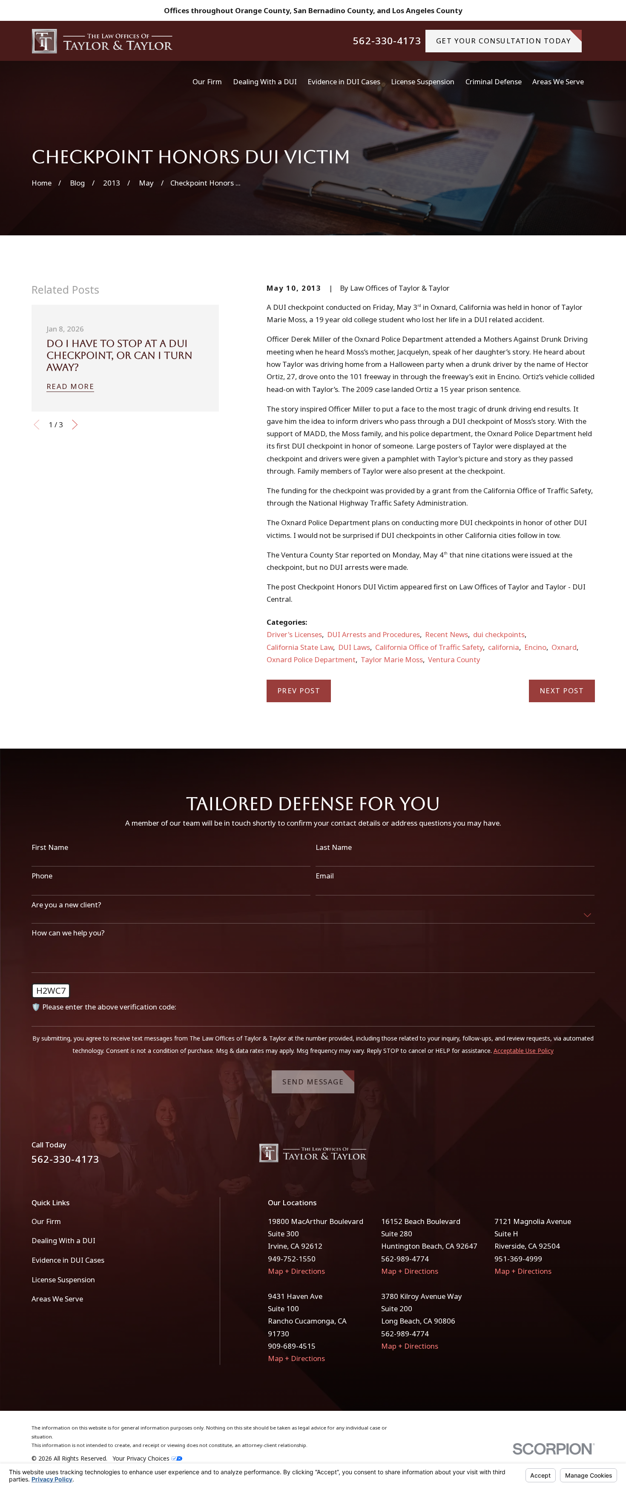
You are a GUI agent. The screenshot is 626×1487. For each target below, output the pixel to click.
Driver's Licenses (294, 634)
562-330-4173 (387, 41)
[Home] (103, 41)
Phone (42, 876)
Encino (535, 647)
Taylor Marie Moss (392, 659)
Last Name (334, 847)
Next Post (562, 690)
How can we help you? (68, 933)
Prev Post (299, 690)
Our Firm (46, 1221)
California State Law (300, 647)
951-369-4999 (518, 1259)
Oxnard (564, 647)
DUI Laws (354, 647)
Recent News (446, 634)
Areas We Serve (57, 1299)
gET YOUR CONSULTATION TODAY (503, 41)
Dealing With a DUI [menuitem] (265, 81)
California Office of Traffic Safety (429, 647)
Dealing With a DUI (63, 1240)
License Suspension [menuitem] (422, 81)
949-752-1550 (292, 1259)
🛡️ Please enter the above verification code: (104, 1007)
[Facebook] (567, 1156)
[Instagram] (589, 1156)
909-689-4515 (292, 1346)
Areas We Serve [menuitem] (558, 81)
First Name (50, 847)
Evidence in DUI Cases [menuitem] (343, 81)
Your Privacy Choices (141, 1458)
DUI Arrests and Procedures (373, 634)
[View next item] (75, 424)
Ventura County (454, 659)
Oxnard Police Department (311, 659)
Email (325, 876)
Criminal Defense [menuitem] (493, 81)
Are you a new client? (66, 905)
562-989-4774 (405, 1259)
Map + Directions (296, 1271)
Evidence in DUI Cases (68, 1260)
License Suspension (63, 1279)
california (503, 647)
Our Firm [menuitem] (207, 81)
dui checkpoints (499, 634)
